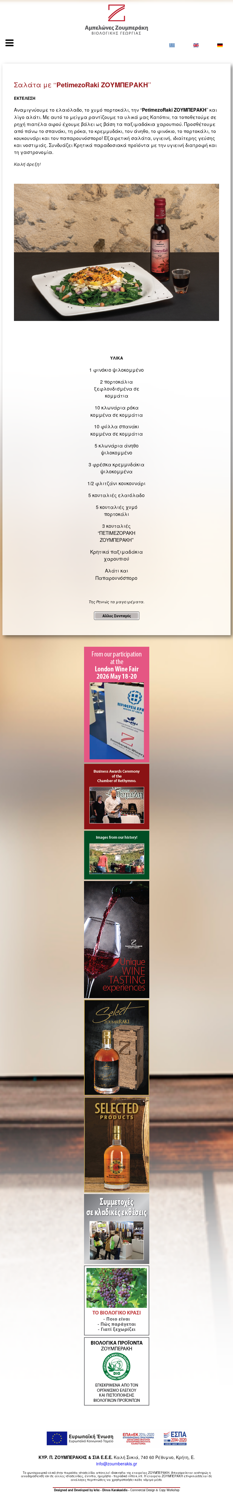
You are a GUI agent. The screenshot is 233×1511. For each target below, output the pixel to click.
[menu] (9, 43)
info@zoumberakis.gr (116, 1464)
